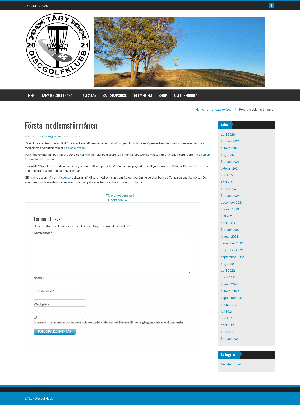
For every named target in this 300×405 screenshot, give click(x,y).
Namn (39, 278)
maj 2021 (227, 318)
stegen (66, 177)
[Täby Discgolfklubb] (58, 45)
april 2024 (228, 182)
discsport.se (76, 148)
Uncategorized (221, 109)
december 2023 (232, 202)
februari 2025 (230, 161)
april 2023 (228, 223)
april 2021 (228, 325)
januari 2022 (229, 284)
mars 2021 (228, 331)
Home (200, 109)
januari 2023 (229, 236)
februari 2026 (230, 141)
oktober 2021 (230, 291)
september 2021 (232, 297)
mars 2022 (228, 277)
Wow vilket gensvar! (118, 195)
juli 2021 (227, 311)
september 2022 (232, 257)
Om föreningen (186, 95)
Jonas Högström (50, 136)
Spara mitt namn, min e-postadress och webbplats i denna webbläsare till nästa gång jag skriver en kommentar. (109, 322)
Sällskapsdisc (115, 95)
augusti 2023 (230, 209)
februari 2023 (230, 229)
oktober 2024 (230, 168)
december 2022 (232, 243)
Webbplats (41, 304)
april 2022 (228, 270)
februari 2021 (230, 338)
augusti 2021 (230, 304)
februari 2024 (230, 195)
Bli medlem (143, 95)
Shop (163, 95)
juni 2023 (227, 216)
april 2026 (228, 134)
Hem (31, 95)
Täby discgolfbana (57, 95)
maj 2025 (227, 154)
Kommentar (43, 233)
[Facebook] (271, 5)
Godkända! (118, 200)
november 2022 (232, 250)
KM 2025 (89, 95)
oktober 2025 (230, 148)
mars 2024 (228, 188)
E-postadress (44, 291)
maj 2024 (227, 175)
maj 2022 (227, 263)
